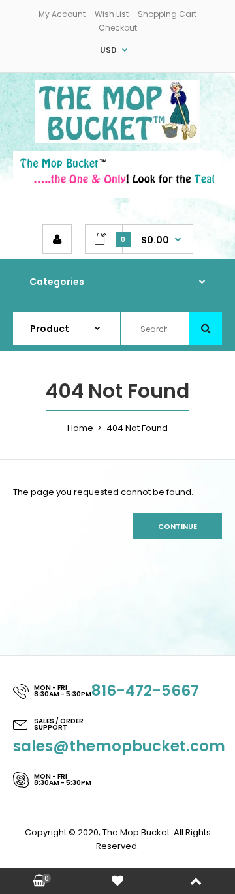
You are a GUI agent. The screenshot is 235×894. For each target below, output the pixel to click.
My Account (62, 14)
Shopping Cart (167, 14)
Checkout (118, 27)
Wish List (112, 14)
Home (80, 428)
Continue (177, 526)
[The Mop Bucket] (117, 140)
